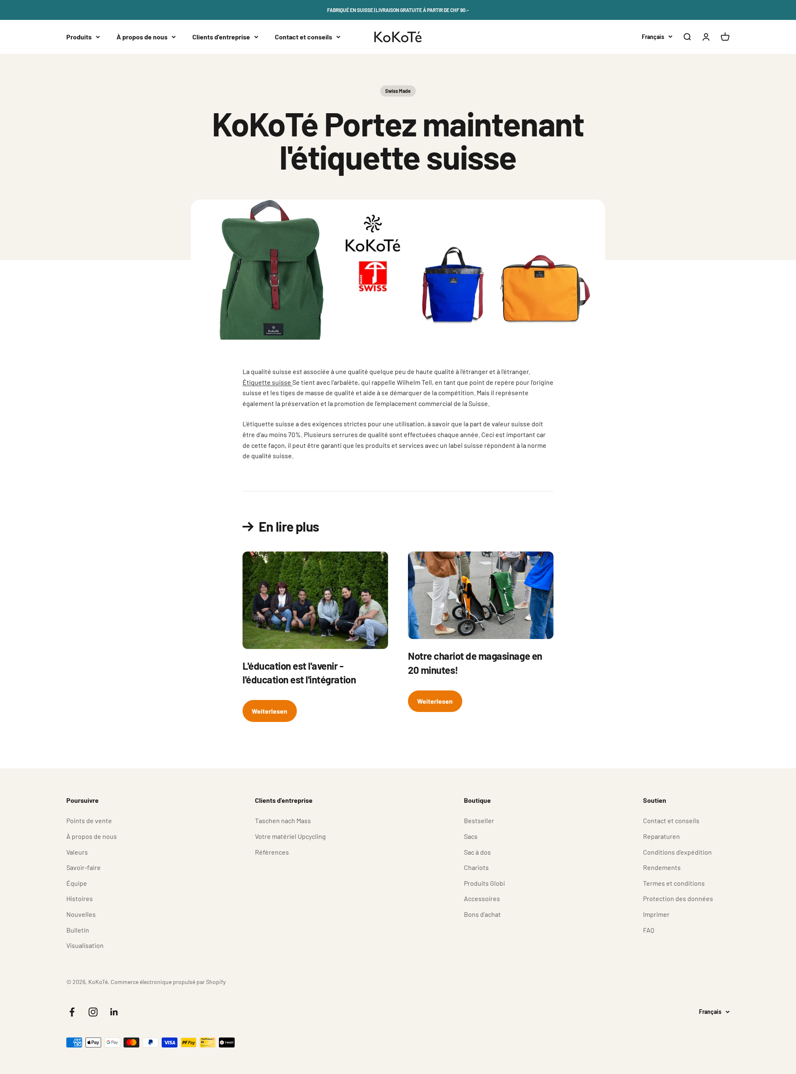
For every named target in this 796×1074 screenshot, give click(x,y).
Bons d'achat (482, 914)
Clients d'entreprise (221, 37)
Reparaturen (661, 836)
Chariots (476, 867)
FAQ (648, 930)
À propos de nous (141, 37)
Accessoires (482, 898)
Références (272, 852)
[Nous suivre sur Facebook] (72, 1012)
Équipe (76, 883)
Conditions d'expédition (677, 852)
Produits (79, 37)
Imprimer (656, 914)
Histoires (79, 898)
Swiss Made (398, 91)
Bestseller (479, 820)
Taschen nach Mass (283, 820)
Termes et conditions (674, 883)
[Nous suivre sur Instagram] (93, 1012)
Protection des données (678, 898)
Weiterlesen (269, 711)
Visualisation (85, 945)
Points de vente (89, 820)
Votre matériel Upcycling (290, 836)
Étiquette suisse (267, 382)
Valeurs (77, 852)
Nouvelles (81, 914)
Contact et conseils (303, 37)
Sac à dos (477, 852)
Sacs (471, 836)
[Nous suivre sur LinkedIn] (114, 1012)
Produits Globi (484, 883)
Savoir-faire (83, 867)
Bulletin (77, 930)
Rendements (662, 867)
